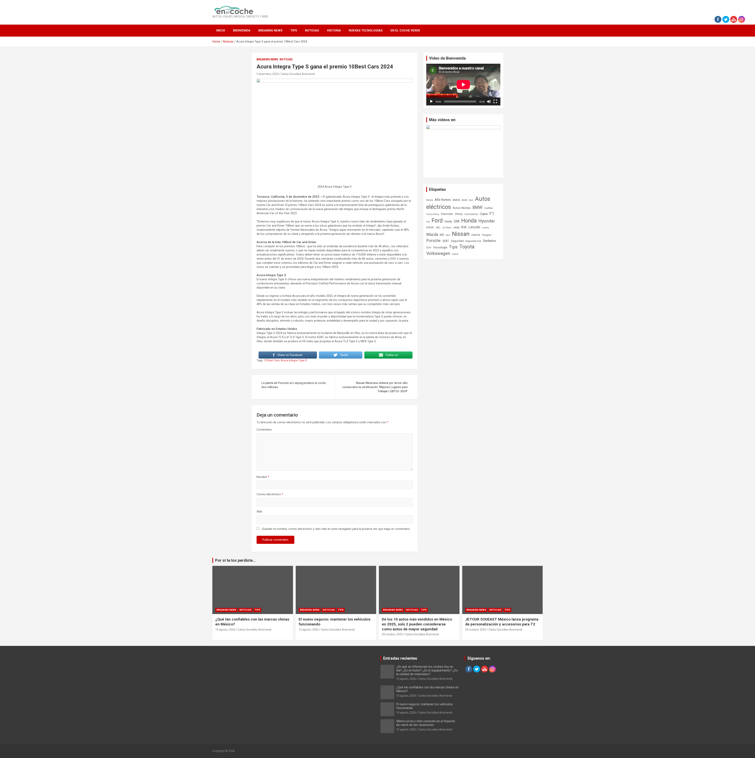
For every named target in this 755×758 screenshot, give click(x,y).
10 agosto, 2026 (225, 629)
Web (259, 511)
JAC (438, 227)
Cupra (484, 214)
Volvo (455, 254)
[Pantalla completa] (495, 101)
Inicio (220, 30)
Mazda (432, 234)
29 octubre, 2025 (392, 634)
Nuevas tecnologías (366, 30)
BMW (477, 207)
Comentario (264, 429)
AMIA (464, 200)
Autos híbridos (462, 207)
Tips (293, 30)
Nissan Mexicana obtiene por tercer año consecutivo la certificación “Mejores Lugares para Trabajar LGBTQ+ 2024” (375, 387)
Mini (448, 235)
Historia (334, 30)
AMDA (456, 199)
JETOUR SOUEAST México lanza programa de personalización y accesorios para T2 (501, 621)
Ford (437, 220)
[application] (463, 84)
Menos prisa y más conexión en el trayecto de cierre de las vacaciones (425, 723)
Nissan (461, 234)
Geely (448, 221)
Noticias (312, 30)
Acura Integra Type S (294, 360)
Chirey (459, 214)
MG (442, 235)
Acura (429, 199)
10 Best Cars (272, 360)
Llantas (485, 227)
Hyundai (486, 220)
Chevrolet (447, 214)
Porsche (433, 240)
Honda (469, 221)
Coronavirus (471, 214)
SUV (428, 247)
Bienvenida (241, 30)
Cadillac (488, 208)
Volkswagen (438, 253)
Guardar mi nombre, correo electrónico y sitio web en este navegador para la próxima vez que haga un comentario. (336, 529)
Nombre (263, 477)
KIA (464, 227)
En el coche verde (405, 30)
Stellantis (489, 241)
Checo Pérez (432, 214)
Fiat (428, 221)
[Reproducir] (431, 101)
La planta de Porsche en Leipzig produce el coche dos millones (293, 385)
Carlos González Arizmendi (298, 74)
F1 (491, 213)
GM (456, 221)
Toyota (466, 247)
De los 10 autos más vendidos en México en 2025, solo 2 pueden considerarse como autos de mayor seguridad (417, 624)
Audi (471, 200)
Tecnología (440, 247)
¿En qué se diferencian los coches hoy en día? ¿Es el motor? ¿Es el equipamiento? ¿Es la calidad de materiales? (427, 670)
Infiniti (430, 227)
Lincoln (474, 227)
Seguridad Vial (473, 241)
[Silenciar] (489, 101)
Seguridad (457, 241)
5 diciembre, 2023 (268, 74)
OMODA (475, 234)
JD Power (446, 227)
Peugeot (486, 234)
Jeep (456, 227)
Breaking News (270, 30)
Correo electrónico (270, 494)
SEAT (445, 241)
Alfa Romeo (443, 200)
